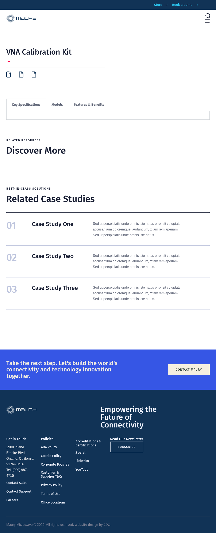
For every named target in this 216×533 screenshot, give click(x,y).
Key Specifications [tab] (26, 105)
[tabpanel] (108, 115)
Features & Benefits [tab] (89, 105)
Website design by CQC (92, 525)
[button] (207, 21)
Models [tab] (57, 105)
